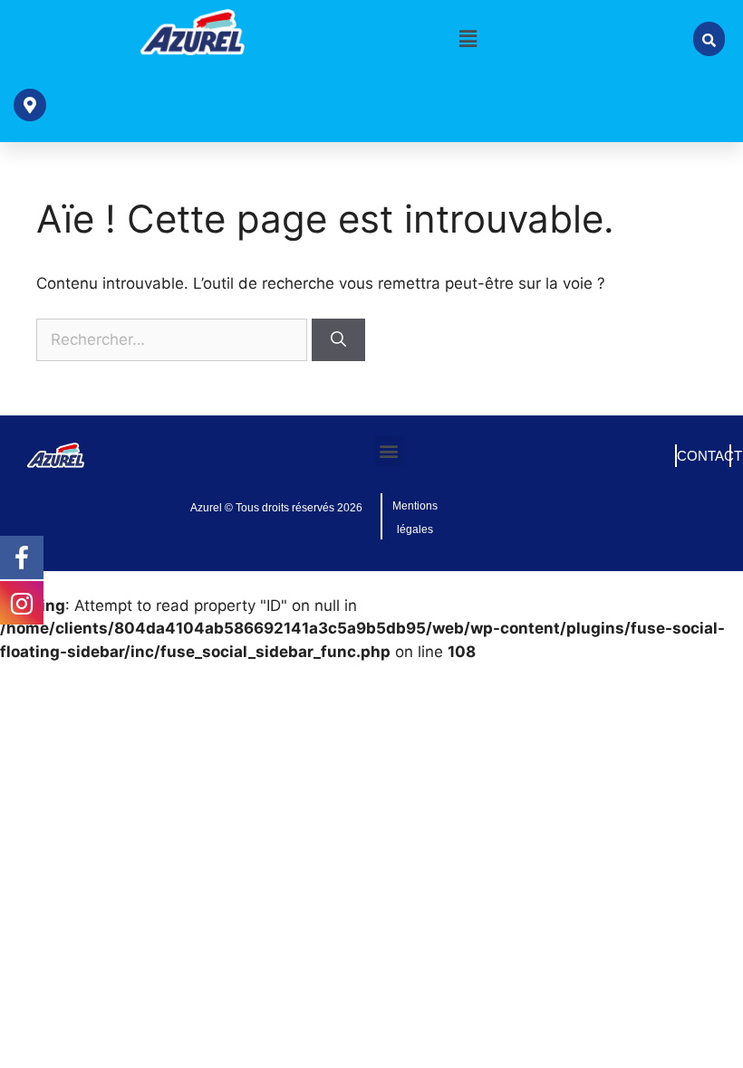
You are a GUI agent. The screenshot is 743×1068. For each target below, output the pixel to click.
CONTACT (709, 455)
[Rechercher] (338, 340)
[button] (467, 38)
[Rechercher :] (174, 339)
